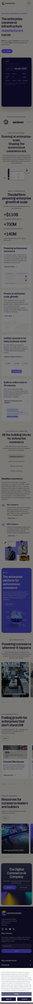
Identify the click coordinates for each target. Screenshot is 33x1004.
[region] (16, 985)
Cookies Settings (16, 994)
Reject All (8, 999)
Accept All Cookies (24, 999)
